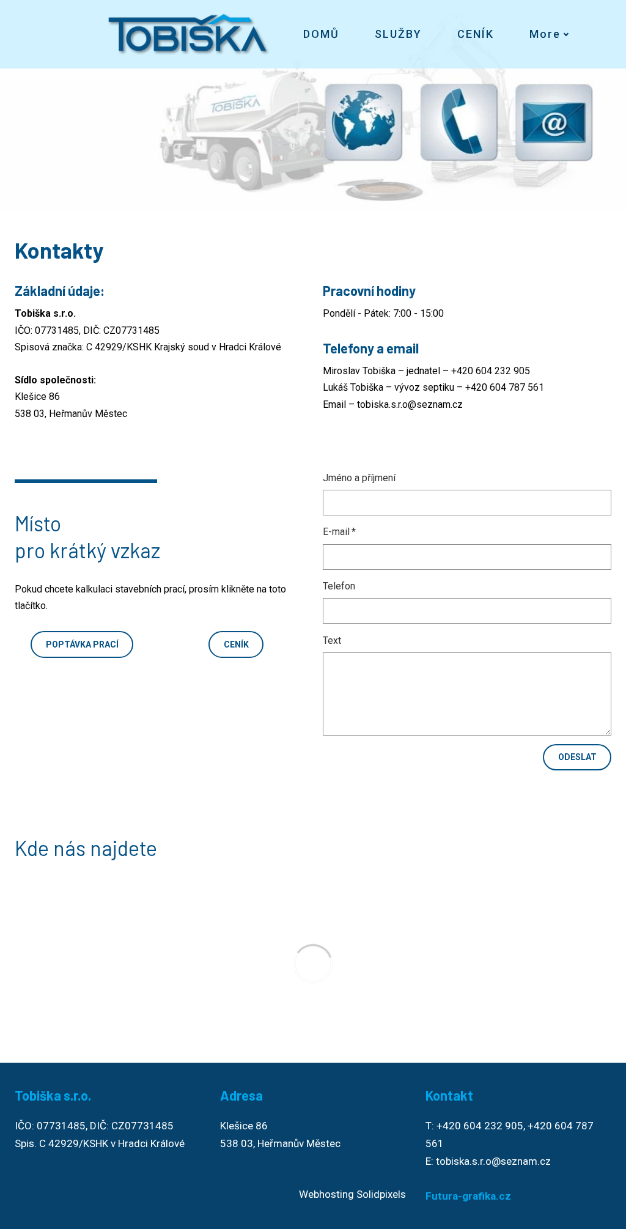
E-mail (339, 531)
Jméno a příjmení (359, 478)
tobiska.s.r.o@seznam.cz (410, 404)
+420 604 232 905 (490, 371)
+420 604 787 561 (504, 387)
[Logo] (189, 34)
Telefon (339, 586)
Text (332, 640)
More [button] (545, 34)
